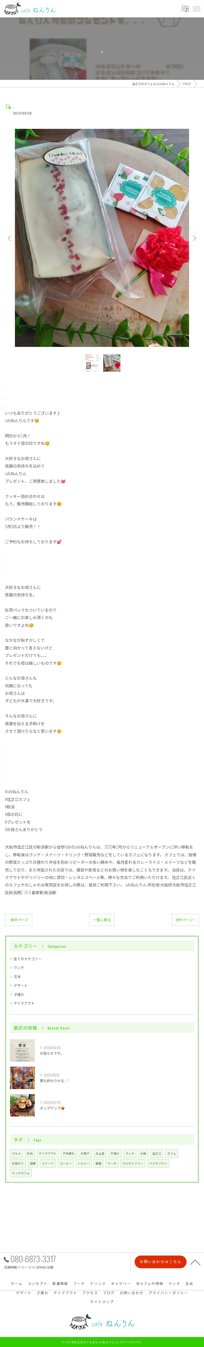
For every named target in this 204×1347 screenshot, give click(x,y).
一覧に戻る (102, 919)
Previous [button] (10, 238)
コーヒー (66, 1163)
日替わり (18, 1163)
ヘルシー (84, 1163)
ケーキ (111, 1163)
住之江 (156, 1153)
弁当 (30, 1153)
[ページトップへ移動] (195, 1262)
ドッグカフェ (21, 1173)
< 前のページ (18, 919)
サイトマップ (102, 1301)
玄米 (17, 976)
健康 (33, 1163)
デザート (21, 985)
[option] (102, 238)
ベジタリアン (158, 1163)
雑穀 (99, 1163)
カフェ (171, 1153)
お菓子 (85, 1153)
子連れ (19, 994)
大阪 (143, 1153)
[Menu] (196, 8)
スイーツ (48, 1163)
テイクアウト (24, 1003)
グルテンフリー (132, 1163)
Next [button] (194, 238)
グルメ (16, 1153)
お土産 (100, 1153)
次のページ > (185, 919)
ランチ (19, 967)
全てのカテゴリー (28, 958)
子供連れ (69, 1153)
